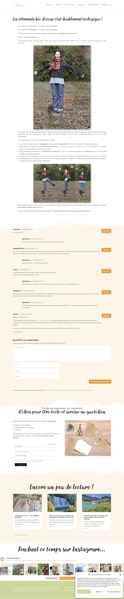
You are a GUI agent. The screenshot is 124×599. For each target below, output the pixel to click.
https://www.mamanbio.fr (42, 320)
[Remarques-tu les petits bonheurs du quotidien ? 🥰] (6, 569)
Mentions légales (104, 595)
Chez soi (49, 5)
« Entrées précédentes (19, 535)
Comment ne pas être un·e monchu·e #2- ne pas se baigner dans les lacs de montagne (96, 517)
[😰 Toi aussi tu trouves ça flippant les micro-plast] (56, 569)
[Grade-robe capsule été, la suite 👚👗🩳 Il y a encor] (31, 569)
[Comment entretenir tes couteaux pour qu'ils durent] (68, 569)
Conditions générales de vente (72, 590)
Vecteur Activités (54, 587)
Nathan (15, 314)
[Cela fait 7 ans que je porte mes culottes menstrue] (93, 569)
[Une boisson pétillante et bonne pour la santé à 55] (106, 569)
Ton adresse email (20, 455)
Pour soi (58, 5)
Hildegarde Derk (18, 248)
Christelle (16, 229)
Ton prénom (19, 446)
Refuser (98, 592)
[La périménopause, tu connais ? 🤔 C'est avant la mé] (81, 569)
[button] (120, 574)
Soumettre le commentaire (100, 381)
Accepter (84, 592)
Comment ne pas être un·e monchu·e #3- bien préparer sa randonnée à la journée (61, 516)
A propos (81, 5)
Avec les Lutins (69, 5)
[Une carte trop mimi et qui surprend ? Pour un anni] (118, 569)
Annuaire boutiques (93, 5)
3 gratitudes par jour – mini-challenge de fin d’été (27, 516)
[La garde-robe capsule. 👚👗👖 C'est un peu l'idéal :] (43, 569)
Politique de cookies (94, 595)
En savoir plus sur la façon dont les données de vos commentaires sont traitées (68, 390)
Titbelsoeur (17, 291)
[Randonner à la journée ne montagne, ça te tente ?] (18, 569)
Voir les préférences (113, 592)
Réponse (106, 231)
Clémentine (26, 260)
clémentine (26, 239)
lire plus (17, 526)
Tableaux (104, 5)
